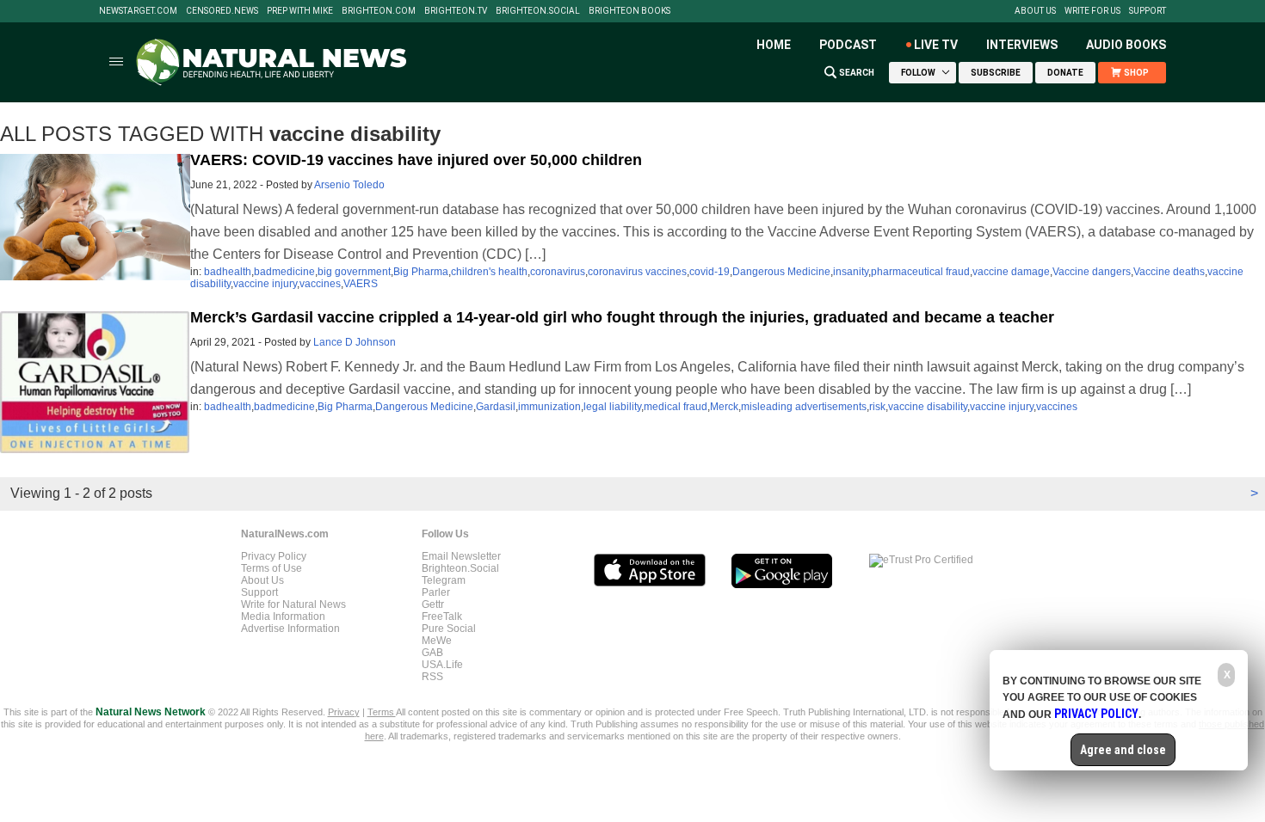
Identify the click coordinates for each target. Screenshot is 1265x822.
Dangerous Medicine (781, 272)
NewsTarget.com (138, 11)
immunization (549, 407)
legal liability (612, 407)
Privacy (344, 712)
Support (1147, 11)
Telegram (444, 580)
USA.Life (442, 665)
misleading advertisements (804, 407)
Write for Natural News (293, 604)
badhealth (227, 272)
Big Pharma (420, 272)
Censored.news (222, 11)
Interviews (1022, 45)
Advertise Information (290, 629)
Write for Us (1092, 11)
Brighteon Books (629, 11)
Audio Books (1126, 45)
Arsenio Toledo (349, 185)
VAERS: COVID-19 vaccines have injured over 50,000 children (416, 160)
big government (354, 272)
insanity (850, 272)
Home (773, 45)
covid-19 (709, 272)
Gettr (433, 604)
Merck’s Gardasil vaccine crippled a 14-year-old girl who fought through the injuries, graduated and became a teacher (622, 317)
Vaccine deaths (1169, 272)
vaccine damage (1011, 272)
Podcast (848, 45)
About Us (1035, 11)
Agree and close (1123, 750)
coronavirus (557, 272)
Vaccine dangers (1091, 272)
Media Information (283, 616)
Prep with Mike (300, 11)
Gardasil (495, 407)
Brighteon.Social (538, 11)
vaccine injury (265, 284)
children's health (489, 272)
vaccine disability (927, 407)
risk (877, 407)
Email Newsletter (461, 556)
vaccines (320, 284)
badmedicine (284, 272)
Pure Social (449, 629)
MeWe (437, 641)
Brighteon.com (379, 11)
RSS (432, 677)
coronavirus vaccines (637, 272)
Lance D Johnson (354, 342)
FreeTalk (442, 616)
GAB (432, 653)
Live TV (936, 45)
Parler (436, 592)
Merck (724, 407)
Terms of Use (271, 568)
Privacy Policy (273, 556)
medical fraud (675, 407)
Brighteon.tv (455, 11)
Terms (381, 712)
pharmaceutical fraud (920, 272)
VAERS (360, 284)
